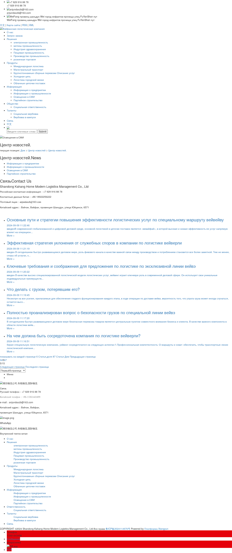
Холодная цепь (22, 76)
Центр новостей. (57, 150)
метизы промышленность (28, 45)
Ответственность (16, 506)
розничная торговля (25, 59)
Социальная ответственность (30, 107)
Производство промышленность (31, 56)
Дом (23, 150)
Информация (14, 86)
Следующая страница (12, 366)
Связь (10, 120)
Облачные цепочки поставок (29, 83)
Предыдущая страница (83, 356)
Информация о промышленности (32, 93)
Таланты (11, 110)
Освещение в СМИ (24, 96)
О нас (10, 32)
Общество (12, 103)
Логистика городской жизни (29, 79)
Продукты (12, 62)
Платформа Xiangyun (156, 528)
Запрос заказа (15, 35)
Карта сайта (13, 25)
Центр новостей (37, 150)
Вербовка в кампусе (25, 117)
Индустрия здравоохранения (30, 49)
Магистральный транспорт (28, 69)
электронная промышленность (31, 42)
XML (31, 25)
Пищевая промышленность (29, 52)
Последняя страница (37, 366)
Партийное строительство (28, 100)
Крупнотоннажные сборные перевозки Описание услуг (44, 73)
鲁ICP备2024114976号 (118, 528)
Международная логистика (28, 66)
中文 (2, 25)
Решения (12, 39)
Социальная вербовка (26, 113)
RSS (24, 25)
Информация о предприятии (30, 90)
